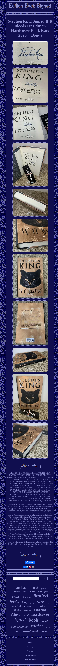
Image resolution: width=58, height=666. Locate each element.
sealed (44, 621)
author (32, 591)
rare (40, 601)
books (14, 601)
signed (19, 620)
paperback (16, 606)
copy (48, 627)
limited (41, 595)
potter (43, 589)
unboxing (16, 592)
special (17, 609)
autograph (40, 609)
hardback (21, 587)
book (33, 620)
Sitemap (30, 647)
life (35, 607)
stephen (26, 596)
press (24, 592)
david (26, 615)
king (24, 602)
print (15, 596)
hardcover (40, 614)
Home (30, 643)
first (34, 587)
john (46, 592)
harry (32, 603)
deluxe (15, 614)
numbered (30, 631)
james (44, 631)
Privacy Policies (30, 655)
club (40, 592)
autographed (19, 626)
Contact (30, 651)
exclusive (44, 606)
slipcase (27, 606)
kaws (48, 603)
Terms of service (30, 659)
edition (37, 625)
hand (17, 631)
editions (27, 610)
